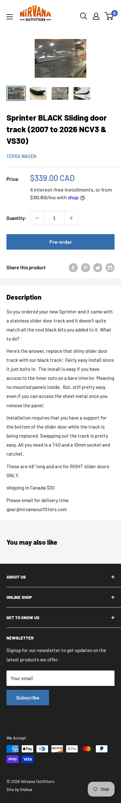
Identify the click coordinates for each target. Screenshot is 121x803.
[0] (109, 16)
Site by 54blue (19, 789)
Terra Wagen (21, 156)
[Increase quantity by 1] (71, 218)
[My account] (96, 16)
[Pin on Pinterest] (85, 267)
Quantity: (16, 218)
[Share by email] (110, 267)
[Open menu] (9, 16)
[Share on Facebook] (73, 267)
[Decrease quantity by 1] (37, 218)
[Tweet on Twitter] (97, 267)
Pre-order (60, 242)
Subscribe (27, 697)
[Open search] (83, 16)
